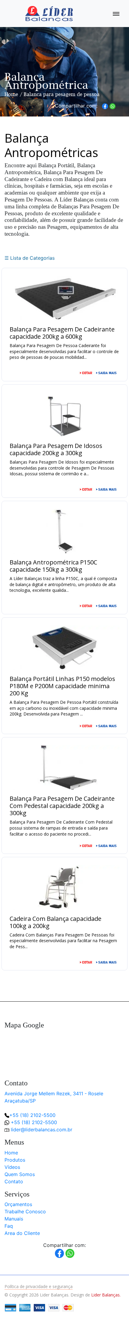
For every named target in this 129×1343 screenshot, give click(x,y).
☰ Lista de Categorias (29, 258)
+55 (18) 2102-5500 (32, 1115)
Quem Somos (19, 1174)
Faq (8, 1226)
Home (11, 94)
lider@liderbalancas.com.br (41, 1130)
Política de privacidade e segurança (38, 1286)
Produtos (14, 1160)
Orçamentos (18, 1204)
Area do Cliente (22, 1233)
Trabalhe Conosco (25, 1211)
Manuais (13, 1219)
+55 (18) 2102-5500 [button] (34, 1122)
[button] (115, 1329)
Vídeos (12, 1167)
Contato (13, 1181)
